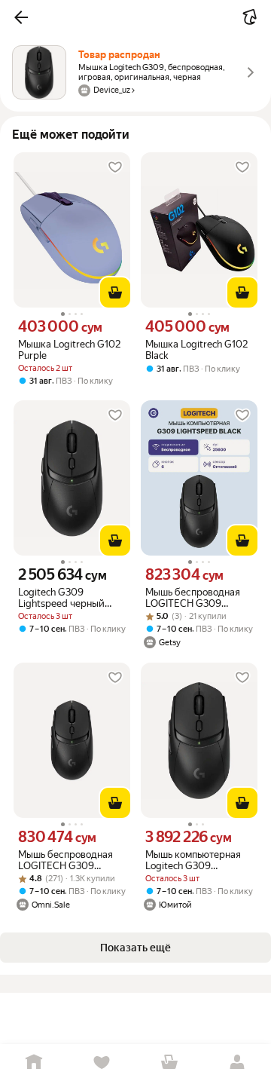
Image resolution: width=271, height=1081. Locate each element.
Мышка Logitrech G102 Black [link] (196, 349)
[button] (21, 17)
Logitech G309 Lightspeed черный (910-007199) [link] (61, 597)
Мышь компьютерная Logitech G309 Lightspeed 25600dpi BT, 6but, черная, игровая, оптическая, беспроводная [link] (193, 860)
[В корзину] (115, 292)
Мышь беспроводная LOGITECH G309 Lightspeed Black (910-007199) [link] (195, 597)
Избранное (102, 1062)
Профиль (237, 1062)
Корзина (169, 1062)
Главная (34, 1062)
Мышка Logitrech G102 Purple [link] (69, 349)
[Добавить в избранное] (115, 167)
